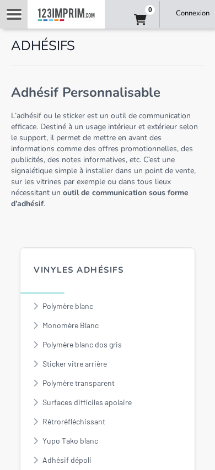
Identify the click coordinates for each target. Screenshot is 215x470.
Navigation (14, 14)
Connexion (192, 13)
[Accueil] (66, 14)
